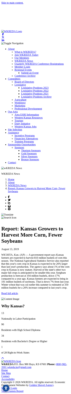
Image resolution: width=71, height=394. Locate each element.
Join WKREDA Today (26, 54)
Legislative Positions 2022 (35, 90)
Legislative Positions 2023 (35, 87)
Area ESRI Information (27, 114)
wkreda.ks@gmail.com (19, 367)
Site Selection (15, 129)
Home (4, 370)
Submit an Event (29, 72)
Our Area (13, 111)
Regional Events (23, 69)
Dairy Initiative (22, 123)
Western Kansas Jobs (25, 126)
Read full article (9, 293)
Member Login (22, 66)
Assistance (13, 132)
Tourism (19, 120)
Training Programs (24, 141)
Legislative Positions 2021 (35, 93)
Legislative (20, 84)
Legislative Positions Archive (36, 96)
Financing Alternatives (26, 138)
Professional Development (28, 108)
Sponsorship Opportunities (22, 144)
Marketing (20, 105)
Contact (12, 162)
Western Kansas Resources (29, 117)
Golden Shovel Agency (41, 385)
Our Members (22, 57)
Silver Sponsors (29, 156)
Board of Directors (24, 81)
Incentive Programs (25, 135)
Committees (14, 78)
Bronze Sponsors (30, 159)
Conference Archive (25, 75)
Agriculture (20, 99)
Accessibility (8, 379)
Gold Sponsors (29, 153)
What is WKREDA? (25, 51)
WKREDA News (24, 60)
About (11, 48)
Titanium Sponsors (31, 150)
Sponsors (19, 147)
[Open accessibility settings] (6, 388)
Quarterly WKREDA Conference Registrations (39, 63)
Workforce (20, 102)
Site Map (6, 373)
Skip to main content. (12, 2)
